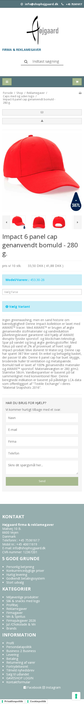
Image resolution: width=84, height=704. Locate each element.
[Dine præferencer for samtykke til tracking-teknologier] (76, 696)
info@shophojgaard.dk (41, 4)
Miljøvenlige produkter (22, 597)
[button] (42, 112)
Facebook (33, 687)
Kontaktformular (18, 682)
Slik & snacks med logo (23, 601)
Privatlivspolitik (13, 701)
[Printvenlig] (80, 93)
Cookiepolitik (38, 701)
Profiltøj (12, 605)
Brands (11, 628)
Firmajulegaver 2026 (21, 620)
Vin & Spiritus (15, 616)
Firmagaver (14, 613)
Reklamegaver (16, 609)
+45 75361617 (74, 4)
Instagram (53, 687)
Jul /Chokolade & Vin (21, 624)
